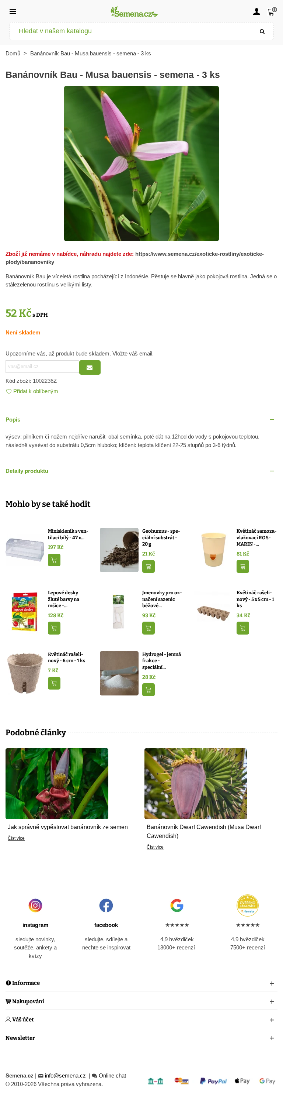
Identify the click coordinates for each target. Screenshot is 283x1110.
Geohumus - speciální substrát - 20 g (161, 537)
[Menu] (13, 11)
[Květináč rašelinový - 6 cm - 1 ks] (25, 673)
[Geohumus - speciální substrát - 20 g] (119, 549)
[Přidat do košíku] (54, 560)
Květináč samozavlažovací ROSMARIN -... (257, 537)
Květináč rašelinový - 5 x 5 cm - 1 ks (255, 599)
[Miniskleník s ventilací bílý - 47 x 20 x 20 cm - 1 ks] (25, 549)
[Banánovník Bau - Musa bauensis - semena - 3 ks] (141, 162)
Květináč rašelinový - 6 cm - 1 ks (66, 658)
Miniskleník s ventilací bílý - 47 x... (68, 534)
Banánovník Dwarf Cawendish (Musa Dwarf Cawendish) (204, 831)
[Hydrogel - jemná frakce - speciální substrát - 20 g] (119, 673)
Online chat (112, 1075)
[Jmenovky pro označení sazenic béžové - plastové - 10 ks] (119, 611)
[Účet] (256, 11)
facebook (106, 925)
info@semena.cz (66, 1075)
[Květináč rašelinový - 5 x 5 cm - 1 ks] (213, 611)
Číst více (16, 838)
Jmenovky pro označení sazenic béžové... (162, 599)
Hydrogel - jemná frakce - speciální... (161, 661)
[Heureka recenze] (247, 905)
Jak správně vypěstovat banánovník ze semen (68, 827)
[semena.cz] (134, 11)
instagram (35, 925)
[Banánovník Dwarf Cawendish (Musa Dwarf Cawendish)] (195, 783)
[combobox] (131, 31)
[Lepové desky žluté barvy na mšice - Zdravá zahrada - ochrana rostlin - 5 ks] (25, 611)
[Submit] (262, 31)
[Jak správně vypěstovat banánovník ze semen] (57, 783)
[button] (141, 420)
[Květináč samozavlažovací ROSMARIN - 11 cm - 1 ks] (213, 549)
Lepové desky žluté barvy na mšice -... (63, 599)
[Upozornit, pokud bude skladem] (90, 367)
